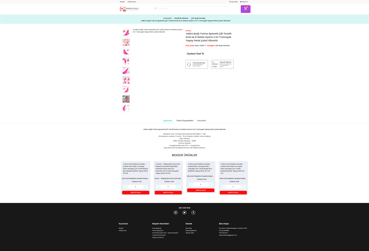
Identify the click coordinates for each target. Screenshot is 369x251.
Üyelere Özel (194, 53)
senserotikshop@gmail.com (228, 235)
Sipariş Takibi (190, 233)
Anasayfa (167, 18)
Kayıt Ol (245, 2)
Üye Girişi (234, 2)
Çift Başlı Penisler (198, 18)
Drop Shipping (156, 228)
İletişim (122, 2)
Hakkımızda (132, 2)
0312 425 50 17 (223, 233)
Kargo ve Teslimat (158, 237)
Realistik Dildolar (181, 18)
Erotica (188, 31)
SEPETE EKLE (136, 193)
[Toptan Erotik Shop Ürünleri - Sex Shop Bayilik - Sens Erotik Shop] (136, 9)
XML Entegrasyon (157, 230)
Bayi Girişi (189, 228)
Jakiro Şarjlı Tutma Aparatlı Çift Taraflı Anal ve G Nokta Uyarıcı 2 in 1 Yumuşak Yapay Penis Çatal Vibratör (186, 21)
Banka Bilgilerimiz (191, 230)
